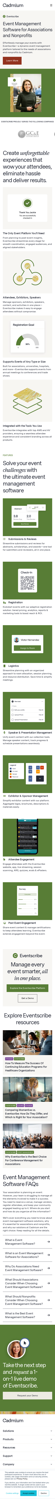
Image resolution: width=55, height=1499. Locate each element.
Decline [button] (44, 1493)
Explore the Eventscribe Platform (27, 988)
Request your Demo (27, 1395)
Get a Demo (27, 998)
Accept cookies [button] (28, 1493)
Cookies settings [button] (12, 1493)
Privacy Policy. (22, 1478)
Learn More (12, 60)
